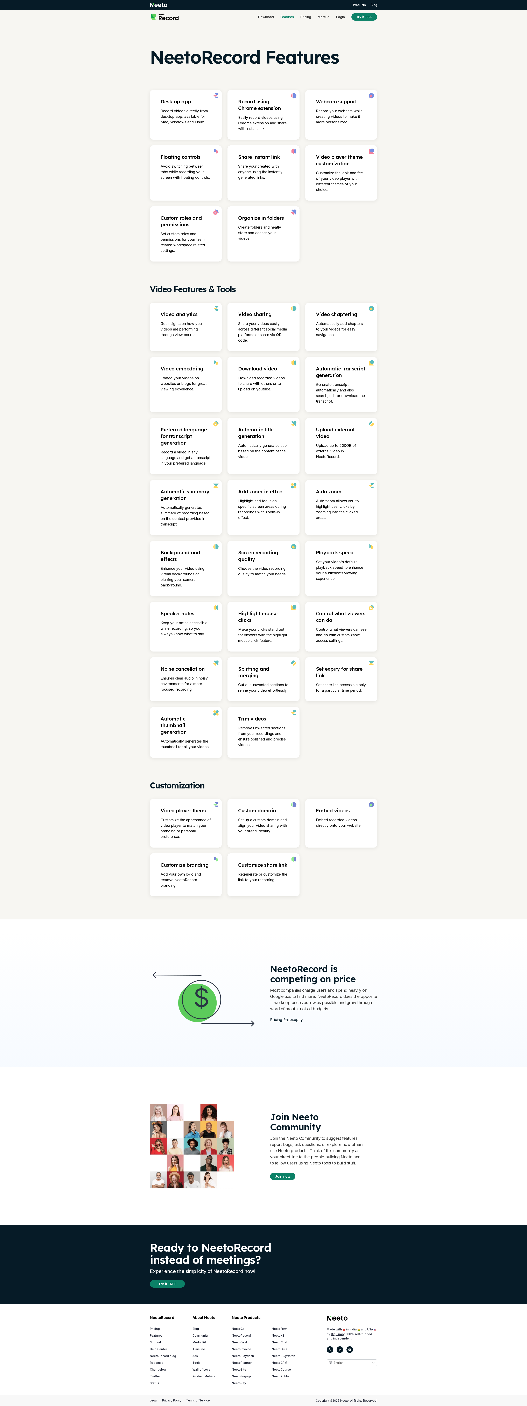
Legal (153, 1400)
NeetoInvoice (241, 1349)
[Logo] (337, 1318)
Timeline (198, 1349)
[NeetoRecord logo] (164, 17)
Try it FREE (364, 17)
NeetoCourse (281, 1369)
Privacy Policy (171, 1400)
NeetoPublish (281, 1376)
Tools (196, 1362)
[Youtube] (349, 1349)
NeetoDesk (240, 1342)
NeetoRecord (241, 1335)
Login (340, 17)
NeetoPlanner (242, 1362)
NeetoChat (279, 1342)
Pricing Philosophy (286, 1019)
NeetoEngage (242, 1376)
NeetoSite (239, 1369)
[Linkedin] (340, 1349)
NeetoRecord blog (163, 1356)
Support (155, 1342)
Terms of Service (198, 1400)
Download (266, 17)
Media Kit (199, 1342)
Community (200, 1335)
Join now (282, 1176)
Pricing (305, 17)
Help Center (158, 1349)
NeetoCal (238, 1328)
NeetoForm (279, 1328)
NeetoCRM (279, 1362)
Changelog (158, 1369)
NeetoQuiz (279, 1349)
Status (154, 1383)
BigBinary (337, 1334)
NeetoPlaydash (243, 1356)
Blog (374, 5)
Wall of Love (201, 1369)
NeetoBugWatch (283, 1356)
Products (359, 5)
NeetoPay (239, 1383)
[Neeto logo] (158, 5)
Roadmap (156, 1362)
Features (287, 17)
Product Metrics (203, 1376)
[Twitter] (330, 1349)
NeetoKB (278, 1335)
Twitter (155, 1376)
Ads (195, 1356)
